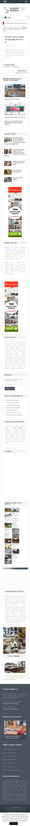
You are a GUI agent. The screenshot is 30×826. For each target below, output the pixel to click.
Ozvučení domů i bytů (11, 410)
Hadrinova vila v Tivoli (21, 72)
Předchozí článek (10, 65)
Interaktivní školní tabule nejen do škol (15, 117)
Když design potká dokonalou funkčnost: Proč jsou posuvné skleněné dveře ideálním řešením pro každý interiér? (15, 141)
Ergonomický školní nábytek (12, 99)
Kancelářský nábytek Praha (12, 405)
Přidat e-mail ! (9, 388)
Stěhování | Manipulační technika (14, 415)
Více (19, 823)
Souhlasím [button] (13, 823)
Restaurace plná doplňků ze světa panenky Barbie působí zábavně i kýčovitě (14, 122)
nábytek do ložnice (15, 676)
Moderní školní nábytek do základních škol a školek (19, 163)
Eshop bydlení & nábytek (12, 400)
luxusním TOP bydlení (17, 345)
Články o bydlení (11, 46)
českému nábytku (20, 355)
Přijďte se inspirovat (10, 270)
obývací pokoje (11, 677)
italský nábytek (21, 342)
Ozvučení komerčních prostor (13, 412)
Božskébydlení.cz (16, 807)
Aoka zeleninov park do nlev (11, 66)
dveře (12, 432)
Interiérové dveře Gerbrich (12, 402)
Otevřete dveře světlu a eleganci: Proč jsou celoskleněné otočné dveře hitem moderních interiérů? (14, 152)
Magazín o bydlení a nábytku (13, 407)
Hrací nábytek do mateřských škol (17, 170)
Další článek (21, 70)
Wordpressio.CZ (12, 812)
